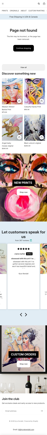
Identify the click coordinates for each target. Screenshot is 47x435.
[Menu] (3, 3)
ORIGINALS (14, 11)
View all (23, 67)
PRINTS (5, 11)
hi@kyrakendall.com (26, 429)
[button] (21, 314)
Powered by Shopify (31, 421)
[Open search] (38, 3)
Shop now (23, 192)
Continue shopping (23, 48)
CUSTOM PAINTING (36, 11)
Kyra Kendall (19, 421)
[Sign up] (41, 411)
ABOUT (24, 11)
